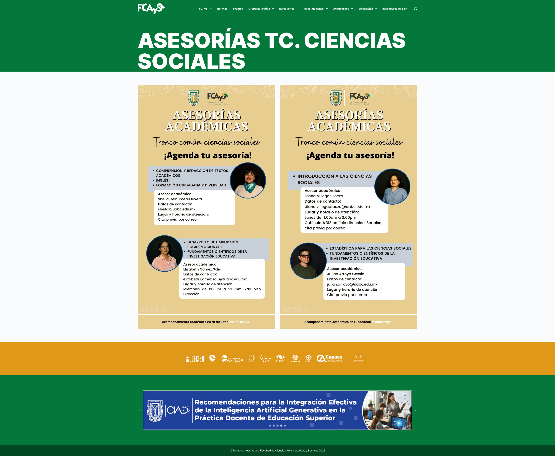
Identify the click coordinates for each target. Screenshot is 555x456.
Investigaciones (314, 8)
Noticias (222, 8)
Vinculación (365, 8)
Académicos (341, 8)
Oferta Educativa (259, 8)
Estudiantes (286, 8)
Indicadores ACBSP (394, 8)
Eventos (238, 8)
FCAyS (203, 8)
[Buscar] (415, 8)
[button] (140, 410)
